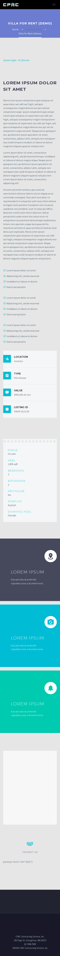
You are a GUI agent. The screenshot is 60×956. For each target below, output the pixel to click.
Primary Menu (54, 4)
